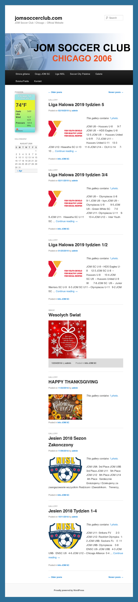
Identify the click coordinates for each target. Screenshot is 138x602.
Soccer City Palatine (80, 73)
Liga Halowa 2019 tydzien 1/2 (78, 244)
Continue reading (66, 151)
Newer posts (116, 92)
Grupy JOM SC (42, 73)
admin (75, 110)
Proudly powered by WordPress (69, 590)
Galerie (98, 73)
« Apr (19, 170)
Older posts (55, 92)
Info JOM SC (63, 158)
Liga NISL (60, 73)
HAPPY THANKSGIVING (73, 382)
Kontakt (38, 81)
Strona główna (23, 73)
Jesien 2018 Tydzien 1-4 (72, 511)
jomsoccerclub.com (38, 17)
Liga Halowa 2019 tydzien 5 (76, 104)
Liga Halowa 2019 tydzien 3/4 (78, 174)
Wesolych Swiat (64, 315)
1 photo (114, 118)
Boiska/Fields (22, 81)
